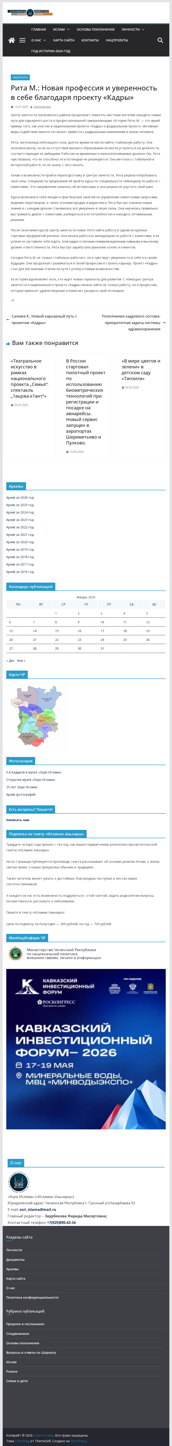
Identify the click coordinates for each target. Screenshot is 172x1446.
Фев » (21, 660)
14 (35, 631)
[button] (67, 29)
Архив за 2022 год (20, 527)
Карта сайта (63, 40)
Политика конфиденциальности (32, 1297)
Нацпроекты (117, 40)
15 (57, 631)
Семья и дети (17, 1381)
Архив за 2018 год (20, 557)
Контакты (90, 40)
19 (148, 631)
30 (79, 648)
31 (102, 648)
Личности (131, 29)
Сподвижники (17, 1333)
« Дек (10, 660)
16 (79, 631)
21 (35, 639)
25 (125, 639)
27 (11, 648)
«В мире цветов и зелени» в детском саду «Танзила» (141, 369)
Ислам (59, 29)
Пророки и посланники (25, 1324)
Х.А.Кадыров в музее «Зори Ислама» (33, 772)
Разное (11, 1371)
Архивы (12, 1269)
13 (11, 631)
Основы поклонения (95, 29)
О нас (36, 40)
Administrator (42, 107)
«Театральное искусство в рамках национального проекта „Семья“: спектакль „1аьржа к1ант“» (29, 378)
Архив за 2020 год (20, 542)
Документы (15, 1259)
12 (148, 622)
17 (102, 631)
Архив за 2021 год (20, 534)
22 (57, 639)
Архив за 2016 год (20, 572)
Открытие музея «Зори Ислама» (30, 779)
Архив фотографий (20, 794)
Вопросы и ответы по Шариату (31, 1352)
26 (148, 639)
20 (11, 639)
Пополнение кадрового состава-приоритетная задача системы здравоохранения (131, 323)
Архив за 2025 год (20, 505)
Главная (38, 29)
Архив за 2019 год (20, 549)
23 (79, 639)
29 (57, 648)
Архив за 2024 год (20, 512)
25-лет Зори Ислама (21, 787)
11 (125, 622)
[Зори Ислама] (11, 40)
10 (102, 622)
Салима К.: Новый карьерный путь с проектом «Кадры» (44, 319)
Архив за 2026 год (20, 497)
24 (102, 639)
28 (35, 648)
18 (125, 631)
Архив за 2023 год (20, 520)
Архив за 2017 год (20, 564)
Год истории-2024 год (50, 51)
